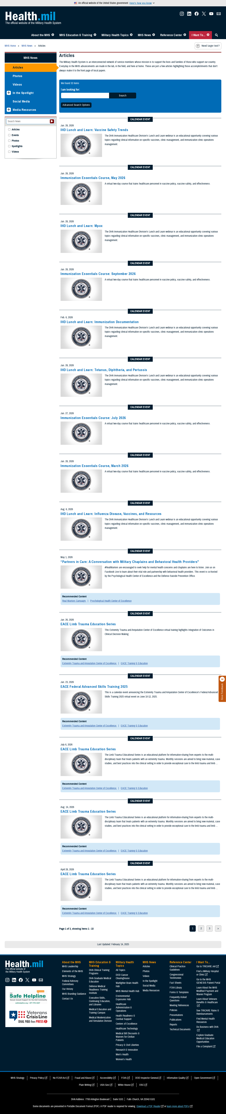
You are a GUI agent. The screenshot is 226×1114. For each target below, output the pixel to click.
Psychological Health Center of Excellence (110, 601)
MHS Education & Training (75, 35)
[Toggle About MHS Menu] (53, 35)
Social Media (21, 101)
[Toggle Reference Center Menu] (185, 35)
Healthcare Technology (127, 1028)
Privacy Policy (37, 1078)
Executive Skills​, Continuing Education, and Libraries (99, 1001)
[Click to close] (222, 679)
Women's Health (124, 1059)
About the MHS (40, 35)
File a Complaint (204, 1046)
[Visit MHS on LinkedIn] (189, 15)
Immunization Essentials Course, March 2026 (94, 466)
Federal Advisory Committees (70, 982)
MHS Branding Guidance (74, 993)
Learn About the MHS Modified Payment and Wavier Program (207, 991)
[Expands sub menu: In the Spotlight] (9, 93)
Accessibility (106, 1078)
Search (122, 95)
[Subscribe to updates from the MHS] (219, 15)
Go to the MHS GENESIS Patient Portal (208, 981)
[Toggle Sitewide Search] (216, 35)
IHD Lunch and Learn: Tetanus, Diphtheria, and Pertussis (104, 370)
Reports (173, 1024)
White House (124, 1085)
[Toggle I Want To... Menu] (208, 35)
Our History (67, 989)
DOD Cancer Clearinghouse (122, 976)
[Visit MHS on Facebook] (197, 15)
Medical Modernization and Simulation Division (100, 1019)
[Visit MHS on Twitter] (204, 15)
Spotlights (17, 146)
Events (15, 135)
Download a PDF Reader (148, 1106)
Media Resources (24, 110)
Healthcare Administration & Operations (124, 1008)
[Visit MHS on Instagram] (182, 15)
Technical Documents (180, 1029)
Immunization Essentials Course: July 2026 (93, 418)
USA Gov (104, 1085)
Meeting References (179, 1005)
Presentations (176, 1015)
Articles (18, 67)
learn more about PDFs (178, 1106)
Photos (17, 76)
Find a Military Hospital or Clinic (207, 973)
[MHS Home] (26, 973)
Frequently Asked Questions (178, 998)
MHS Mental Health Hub (127, 991)
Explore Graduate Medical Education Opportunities (205, 1038)
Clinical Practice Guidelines (177, 968)
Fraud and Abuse (83, 1078)
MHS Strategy (69, 976)
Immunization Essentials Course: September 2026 (98, 274)
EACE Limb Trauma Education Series (88, 624)
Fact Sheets (176, 982)
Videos (17, 84)
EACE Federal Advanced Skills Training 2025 (94, 686)
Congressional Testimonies (176, 976)
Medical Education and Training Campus (100, 1011)
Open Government (203, 1078)
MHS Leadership (70, 966)
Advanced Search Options (76, 105)
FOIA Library (176, 987)
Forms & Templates (179, 992)
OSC (141, 1085)
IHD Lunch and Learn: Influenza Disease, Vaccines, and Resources (111, 514)
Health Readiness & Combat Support (125, 1017)
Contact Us (67, 998)
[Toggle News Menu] (153, 35)
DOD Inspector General (146, 1078)
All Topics (120, 970)
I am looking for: (70, 89)
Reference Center (171, 35)
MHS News (144, 35)
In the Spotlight (23, 93)
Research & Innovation (127, 1049)
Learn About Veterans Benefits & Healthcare (207, 1000)
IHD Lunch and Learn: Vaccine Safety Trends (94, 130)
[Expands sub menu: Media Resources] (9, 110)
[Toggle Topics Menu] (131, 35)
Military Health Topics (115, 35)
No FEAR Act (59, 1078)
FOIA (123, 1078)
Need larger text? (210, 45)
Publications (176, 1019)
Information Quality (176, 1078)
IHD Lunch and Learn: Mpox (82, 226)
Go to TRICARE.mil (205, 966)
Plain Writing (85, 1085)
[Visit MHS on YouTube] (211, 15)
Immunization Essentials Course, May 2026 (93, 178)
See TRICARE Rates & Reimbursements (207, 1012)
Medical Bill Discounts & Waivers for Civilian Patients (128, 1037)
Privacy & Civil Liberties (127, 1045)
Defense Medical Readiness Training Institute (98, 990)
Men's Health (122, 1054)
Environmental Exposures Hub (123, 997)
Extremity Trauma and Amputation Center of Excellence (89, 663)
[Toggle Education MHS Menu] (95, 35)
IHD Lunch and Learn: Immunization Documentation (100, 322)
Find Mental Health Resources (205, 1020)
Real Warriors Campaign (74, 601)
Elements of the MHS (72, 971)
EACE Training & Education (134, 663)
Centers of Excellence (126, 1023)
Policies (173, 1010)
